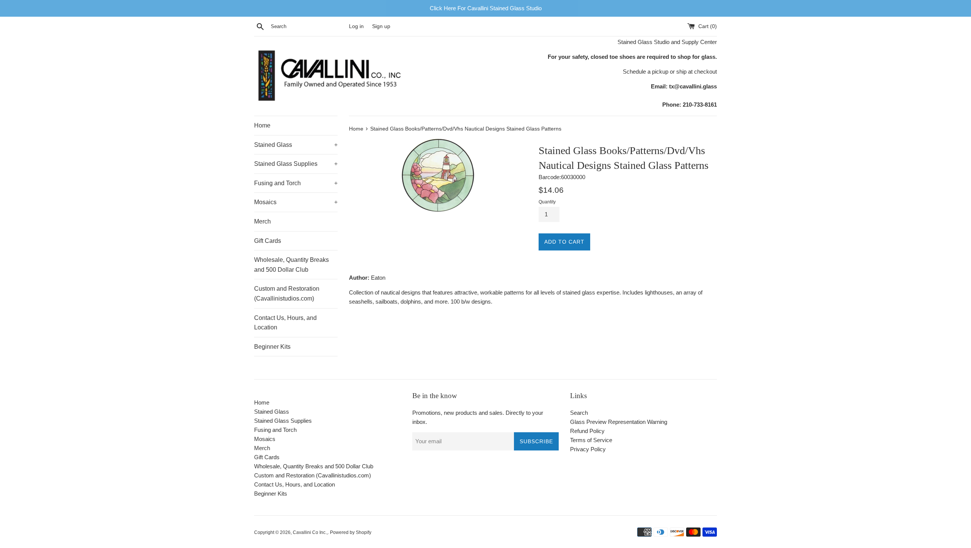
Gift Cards (267, 241)
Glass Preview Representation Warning (618, 422)
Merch (262, 221)
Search (579, 412)
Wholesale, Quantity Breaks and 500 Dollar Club (291, 265)
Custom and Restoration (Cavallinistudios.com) (286, 293)
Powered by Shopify (350, 532)
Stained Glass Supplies (296, 164)
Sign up (381, 26)
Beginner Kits (272, 346)
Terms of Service (591, 440)
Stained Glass (296, 145)
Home (262, 125)
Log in (356, 26)
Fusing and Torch (296, 183)
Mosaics (296, 202)
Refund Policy (587, 431)
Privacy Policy (588, 449)
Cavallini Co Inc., (310, 532)
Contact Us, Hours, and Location (285, 323)
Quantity (547, 202)
